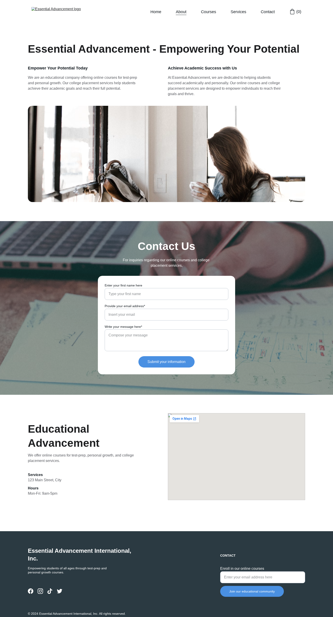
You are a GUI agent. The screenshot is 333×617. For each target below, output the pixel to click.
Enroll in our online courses (242, 568)
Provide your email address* (125, 306)
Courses (208, 12)
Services (238, 12)
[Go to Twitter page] (59, 591)
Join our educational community (252, 591)
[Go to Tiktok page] (50, 591)
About (181, 12)
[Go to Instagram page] (40, 591)
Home (155, 12)
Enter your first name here (123, 285)
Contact (268, 12)
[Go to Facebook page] (30, 591)
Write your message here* (123, 326)
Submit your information (166, 362)
